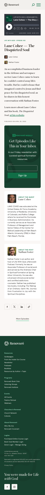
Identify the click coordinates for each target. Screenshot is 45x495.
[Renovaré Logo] (11, 4)
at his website (17, 115)
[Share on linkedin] (21, 307)
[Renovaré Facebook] (7, 487)
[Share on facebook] (7, 307)
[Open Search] (33, 4)
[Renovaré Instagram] (14, 487)
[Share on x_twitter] (14, 307)
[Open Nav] (38, 5)
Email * (10, 164)
